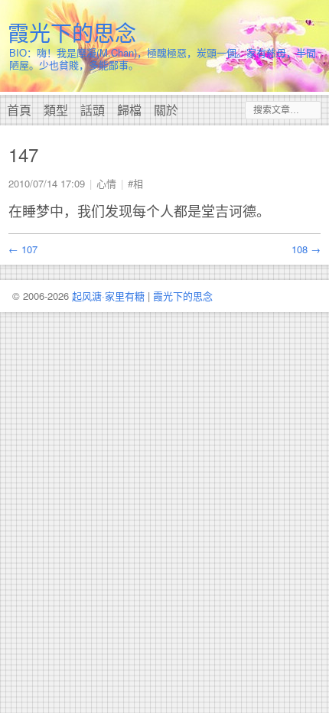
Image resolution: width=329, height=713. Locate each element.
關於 (166, 110)
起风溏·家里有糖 (108, 295)
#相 (135, 183)
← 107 (22, 249)
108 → (306, 249)
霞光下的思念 (72, 32)
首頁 (19, 110)
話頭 (92, 110)
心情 (106, 183)
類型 (56, 110)
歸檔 (129, 110)
